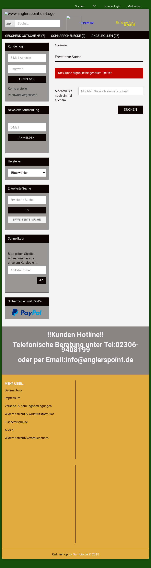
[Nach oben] (11, 562)
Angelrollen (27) (105, 36)
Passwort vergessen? (22, 95)
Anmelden (27, 79)
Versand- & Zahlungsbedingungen (28, 406)
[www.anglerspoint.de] (75, 12)
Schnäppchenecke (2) (68, 36)
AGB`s (9, 430)
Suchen (79, 6)
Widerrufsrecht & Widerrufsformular (29, 414)
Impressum (12, 398)
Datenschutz (13, 390)
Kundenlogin (112, 6)
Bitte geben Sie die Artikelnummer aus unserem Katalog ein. (22, 258)
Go (27, 210)
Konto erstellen (18, 88)
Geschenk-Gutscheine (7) (25, 36)
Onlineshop (60, 554)
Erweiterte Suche (27, 219)
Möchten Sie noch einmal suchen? (63, 95)
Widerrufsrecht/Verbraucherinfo (27, 438)
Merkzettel (133, 6)
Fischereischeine (16, 422)
